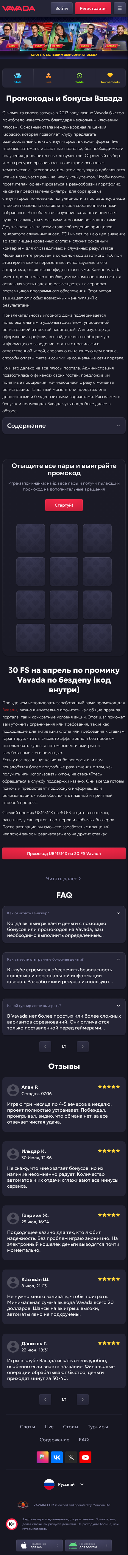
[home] (18, 8)
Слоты (27, 1426)
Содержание (54, 1440)
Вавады (9, 710)
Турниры (98, 1426)
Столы (70, 1426)
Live (49, 1426)
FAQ (84, 1440)
